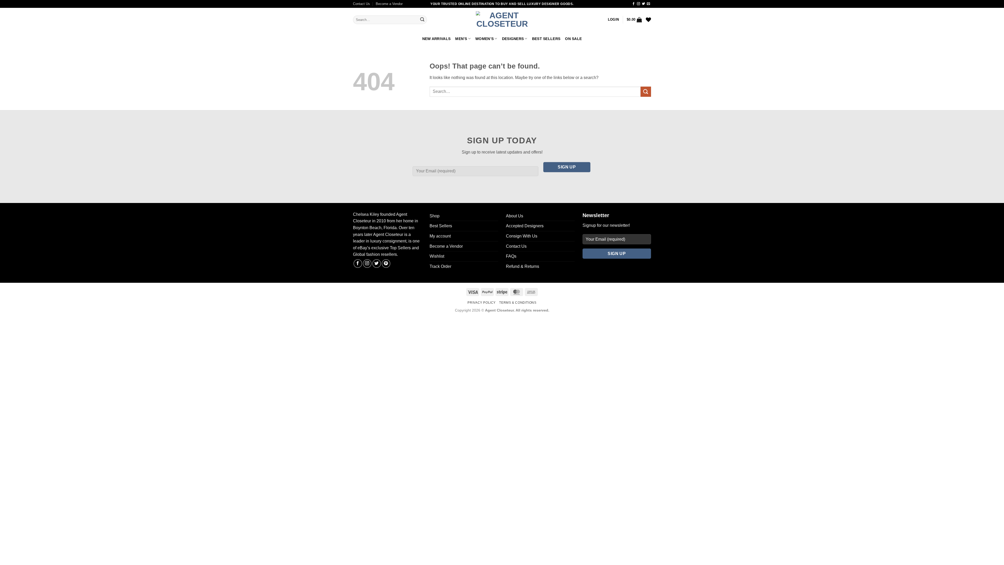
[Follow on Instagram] (638, 4)
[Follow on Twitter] (643, 4)
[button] (613, 19)
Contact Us (361, 4)
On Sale (573, 39)
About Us (514, 216)
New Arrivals (436, 39)
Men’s (461, 39)
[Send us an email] (648, 4)
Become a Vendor (389, 4)
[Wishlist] (648, 19)
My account (440, 236)
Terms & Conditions (517, 302)
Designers (513, 39)
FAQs (511, 256)
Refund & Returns (522, 266)
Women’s (484, 39)
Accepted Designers (525, 226)
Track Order (440, 266)
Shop (435, 216)
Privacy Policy (481, 302)
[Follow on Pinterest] (386, 263)
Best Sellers (546, 39)
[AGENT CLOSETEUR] (502, 20)
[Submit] (422, 19)
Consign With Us (521, 236)
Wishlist (437, 256)
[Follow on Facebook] (633, 4)
